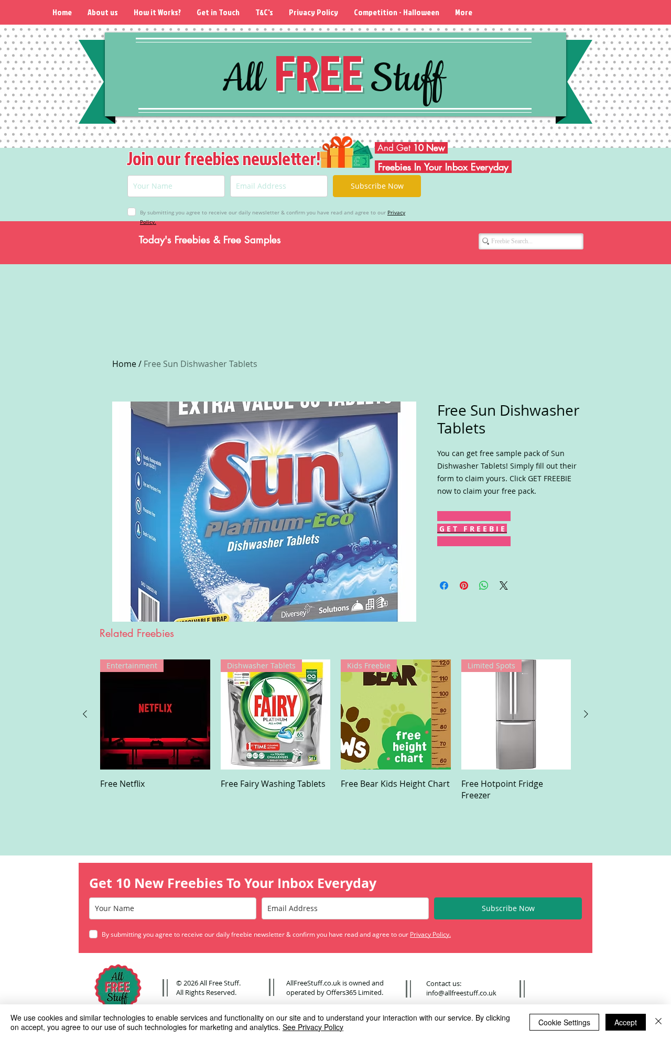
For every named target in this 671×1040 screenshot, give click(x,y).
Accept (625, 1022)
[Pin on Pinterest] (464, 585)
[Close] (658, 1022)
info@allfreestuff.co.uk (461, 993)
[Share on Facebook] (444, 585)
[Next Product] (586, 714)
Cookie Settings (564, 1022)
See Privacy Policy (313, 1027)
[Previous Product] (85, 714)
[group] (335, 730)
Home (124, 364)
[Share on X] (503, 585)
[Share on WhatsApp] (484, 585)
